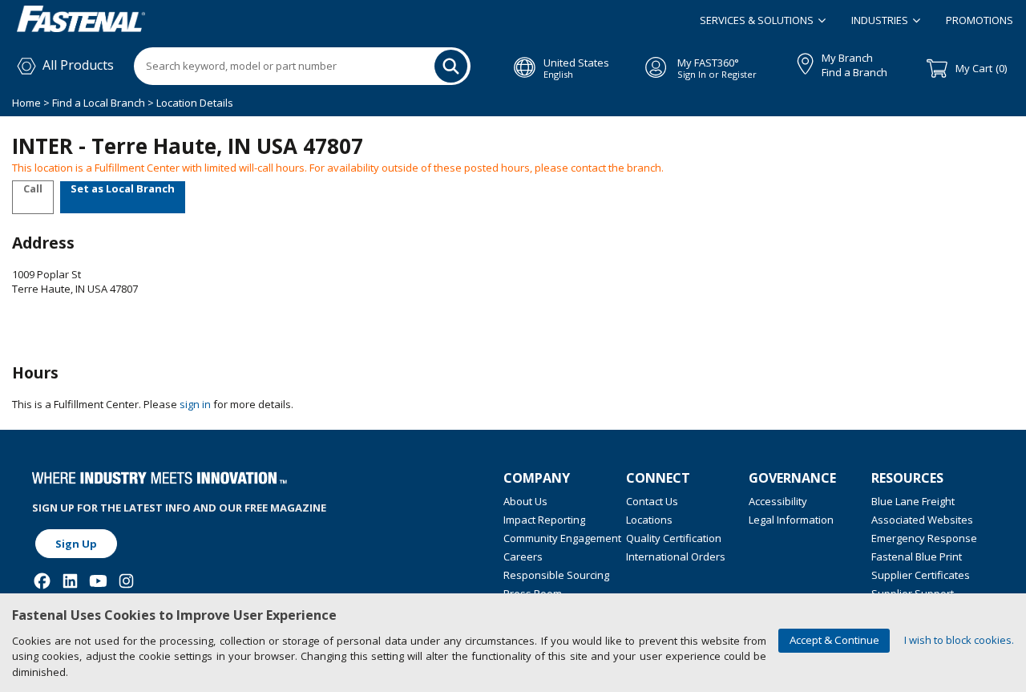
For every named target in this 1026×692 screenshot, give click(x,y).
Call (32, 188)
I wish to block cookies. (959, 640)
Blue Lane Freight (913, 501)
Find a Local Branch (98, 102)
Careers (523, 556)
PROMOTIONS (979, 20)
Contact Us (652, 501)
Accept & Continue (834, 640)
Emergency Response (924, 538)
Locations (649, 519)
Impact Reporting (544, 519)
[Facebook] (42, 581)
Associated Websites (922, 519)
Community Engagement (562, 538)
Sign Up (76, 543)
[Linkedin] (70, 581)
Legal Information (791, 519)
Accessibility (778, 501)
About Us (525, 501)
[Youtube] (98, 581)
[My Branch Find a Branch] (798, 61)
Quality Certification (673, 538)
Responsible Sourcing (556, 575)
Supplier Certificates (920, 575)
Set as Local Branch (123, 188)
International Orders (675, 556)
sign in (195, 404)
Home (27, 102)
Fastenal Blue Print (916, 556)
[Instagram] (126, 581)
